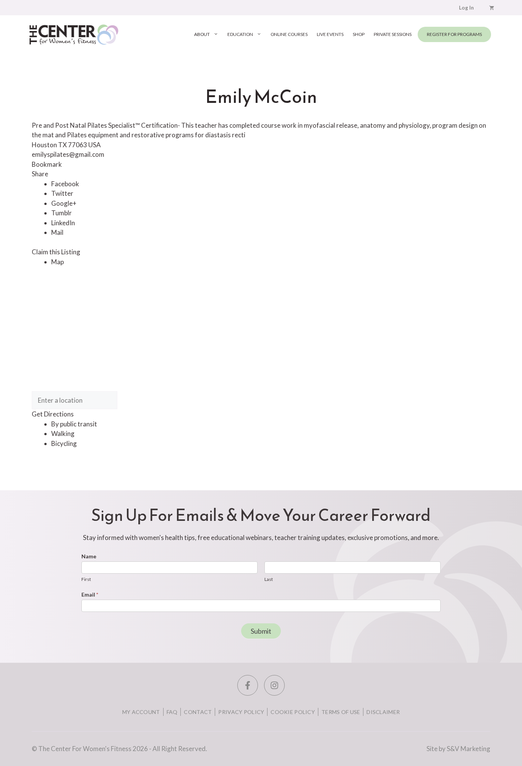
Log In (466, 8)
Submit (261, 631)
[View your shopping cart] (491, 7)
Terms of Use (340, 712)
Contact (198, 712)
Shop (359, 34)
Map (57, 262)
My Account (141, 712)
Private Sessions (393, 34)
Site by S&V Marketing (458, 749)
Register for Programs (454, 34)
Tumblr (61, 213)
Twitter (62, 193)
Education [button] (240, 34)
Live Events (330, 34)
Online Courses (289, 34)
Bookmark (47, 164)
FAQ (172, 712)
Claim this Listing (56, 252)
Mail (57, 232)
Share (40, 174)
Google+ (63, 203)
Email (89, 594)
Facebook (65, 184)
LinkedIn (63, 223)
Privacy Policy (241, 712)
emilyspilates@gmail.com (68, 154)
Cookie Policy (293, 712)
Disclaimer (383, 712)
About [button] (202, 34)
